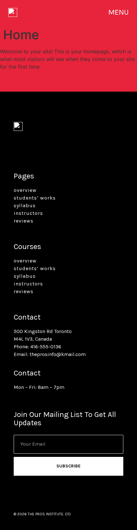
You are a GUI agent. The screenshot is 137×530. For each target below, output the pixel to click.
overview (25, 190)
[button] (118, 12)
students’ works (35, 198)
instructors (28, 213)
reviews (23, 221)
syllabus (25, 205)
